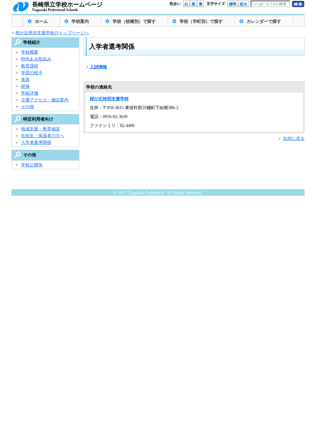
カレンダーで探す (264, 21)
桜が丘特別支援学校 (109, 98)
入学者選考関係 (36, 142)
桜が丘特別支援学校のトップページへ (52, 33)
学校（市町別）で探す (201, 21)
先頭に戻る (294, 138)
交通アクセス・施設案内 (45, 100)
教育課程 (29, 66)
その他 (27, 106)
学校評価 (29, 93)
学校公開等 (32, 165)
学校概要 (29, 52)
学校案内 (80, 21)
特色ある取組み (36, 59)
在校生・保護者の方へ (42, 135)
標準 (232, 4)
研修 (25, 86)
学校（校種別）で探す (134, 21)
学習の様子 (32, 73)
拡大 (243, 4)
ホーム (41, 21)
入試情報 (98, 67)
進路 (25, 79)
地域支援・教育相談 (40, 129)
